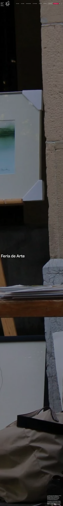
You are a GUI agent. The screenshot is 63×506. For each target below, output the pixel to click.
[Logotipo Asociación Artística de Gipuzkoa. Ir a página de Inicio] (5, 4)
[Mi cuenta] (59, 3)
